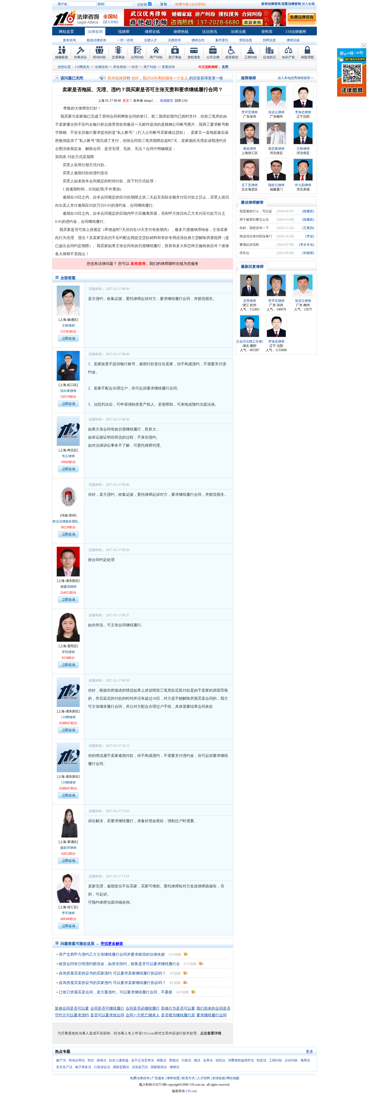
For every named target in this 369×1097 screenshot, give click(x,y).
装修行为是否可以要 (178, 1008)
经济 (135, 67)
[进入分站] (110, 22)
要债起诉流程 (249, 245)
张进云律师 (276, 112)
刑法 (91, 1060)
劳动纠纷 (99, 57)
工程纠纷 (250, 57)
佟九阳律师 (303, 185)
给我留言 (166, 100)
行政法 (186, 1060)
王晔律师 (68, 325)
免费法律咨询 (139, 1078)
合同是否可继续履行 (107, 1008)
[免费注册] (182, 4)
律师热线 (181, 32)
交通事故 (118, 57)
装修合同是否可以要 (72, 1008)
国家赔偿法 (159, 1067)
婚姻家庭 (61, 57)
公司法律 (212, 57)
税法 (197, 1060)
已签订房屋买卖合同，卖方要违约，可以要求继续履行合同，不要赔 (115, 992)
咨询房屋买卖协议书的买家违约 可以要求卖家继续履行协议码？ (112, 973)
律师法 (174, 1067)
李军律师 (68, 913)
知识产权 (288, 57)
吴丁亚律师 (249, 185)
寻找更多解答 (111, 944)
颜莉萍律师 (68, 848)
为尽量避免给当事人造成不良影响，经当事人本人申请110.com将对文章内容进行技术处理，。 (141, 1033)
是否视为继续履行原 (178, 1015)
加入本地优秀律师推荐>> (296, 78)
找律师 (123, 32)
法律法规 (238, 32)
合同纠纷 (137, 57)
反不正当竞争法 (142, 1060)
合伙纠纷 (291, 1060)
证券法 (208, 1060)
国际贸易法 (121, 1067)
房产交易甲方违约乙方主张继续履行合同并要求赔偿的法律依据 (112, 954)
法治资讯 (209, 32)
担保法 (101, 1060)
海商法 (305, 1060)
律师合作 (198, 40)
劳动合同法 (77, 1060)
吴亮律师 (249, 301)
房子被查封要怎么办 (254, 219)
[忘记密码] (198, 4)
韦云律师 (68, 456)
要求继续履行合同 (211, 1015)
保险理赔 (307, 57)
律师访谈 (293, 40)
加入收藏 (308, 4)
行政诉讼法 (102, 1067)
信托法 (220, 1060)
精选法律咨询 (96, 40)
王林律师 (303, 149)
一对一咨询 (125, 40)
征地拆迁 (269, 57)
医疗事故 (175, 57)
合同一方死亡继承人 (143, 1015)
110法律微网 (295, 32)
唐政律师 (249, 149)
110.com (191, 1091)
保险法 (161, 1060)
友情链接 (218, 1078)
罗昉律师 (68, 652)
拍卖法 (261, 1060)
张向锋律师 (68, 391)
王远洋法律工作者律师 (252, 341)
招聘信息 (269, 40)
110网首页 (82, 67)
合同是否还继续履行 (143, 1008)
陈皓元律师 (276, 185)
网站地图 (232, 1078)
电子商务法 (83, 1067)
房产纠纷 (156, 57)
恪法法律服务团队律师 (68, 521)
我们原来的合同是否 (213, 1008)
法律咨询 (95, 32)
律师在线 (152, 32)
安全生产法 (64, 1067)
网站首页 (66, 32)
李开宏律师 (249, 112)
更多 (309, 1052)
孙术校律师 (117, 78)
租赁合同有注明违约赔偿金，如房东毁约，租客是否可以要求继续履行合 (119, 964)
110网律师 (68, 717)
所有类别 (119, 67)
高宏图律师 (276, 149)
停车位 (244, 253)
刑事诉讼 (80, 57)
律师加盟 (173, 1078)
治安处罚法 (140, 1067)
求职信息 (245, 40)
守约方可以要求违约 (72, 1015)
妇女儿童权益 (119, 1060)
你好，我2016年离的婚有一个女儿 (159, 78)
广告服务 (158, 1078)
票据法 (174, 1060)
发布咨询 (69, 40)
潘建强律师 (68, 587)
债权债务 (193, 57)
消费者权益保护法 (241, 1060)
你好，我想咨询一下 (254, 228)
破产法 (61, 1060)
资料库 (267, 32)
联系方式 (188, 1078)
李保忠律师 (303, 112)
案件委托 (221, 40)
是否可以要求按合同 (107, 1015)
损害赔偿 (231, 57)
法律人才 (150, 40)
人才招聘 (203, 1078)
